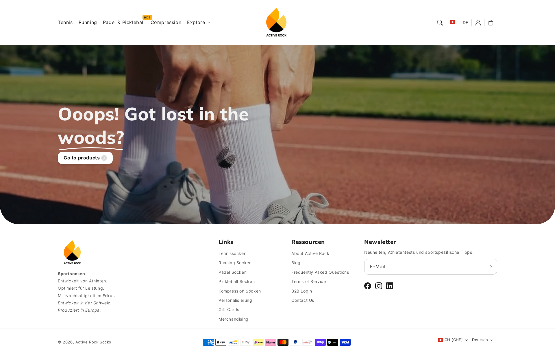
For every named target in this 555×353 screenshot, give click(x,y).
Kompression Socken (240, 290)
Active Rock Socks (93, 342)
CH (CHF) (454, 339)
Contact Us (302, 300)
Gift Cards (229, 309)
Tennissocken (232, 253)
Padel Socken (233, 272)
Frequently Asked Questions (320, 272)
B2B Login (301, 290)
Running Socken (235, 262)
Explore (196, 22)
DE (465, 22)
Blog (295, 262)
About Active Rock (310, 253)
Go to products (82, 158)
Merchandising (234, 319)
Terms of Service (308, 281)
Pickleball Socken (237, 281)
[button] (440, 22)
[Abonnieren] (490, 266)
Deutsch (480, 339)
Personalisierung (235, 300)
